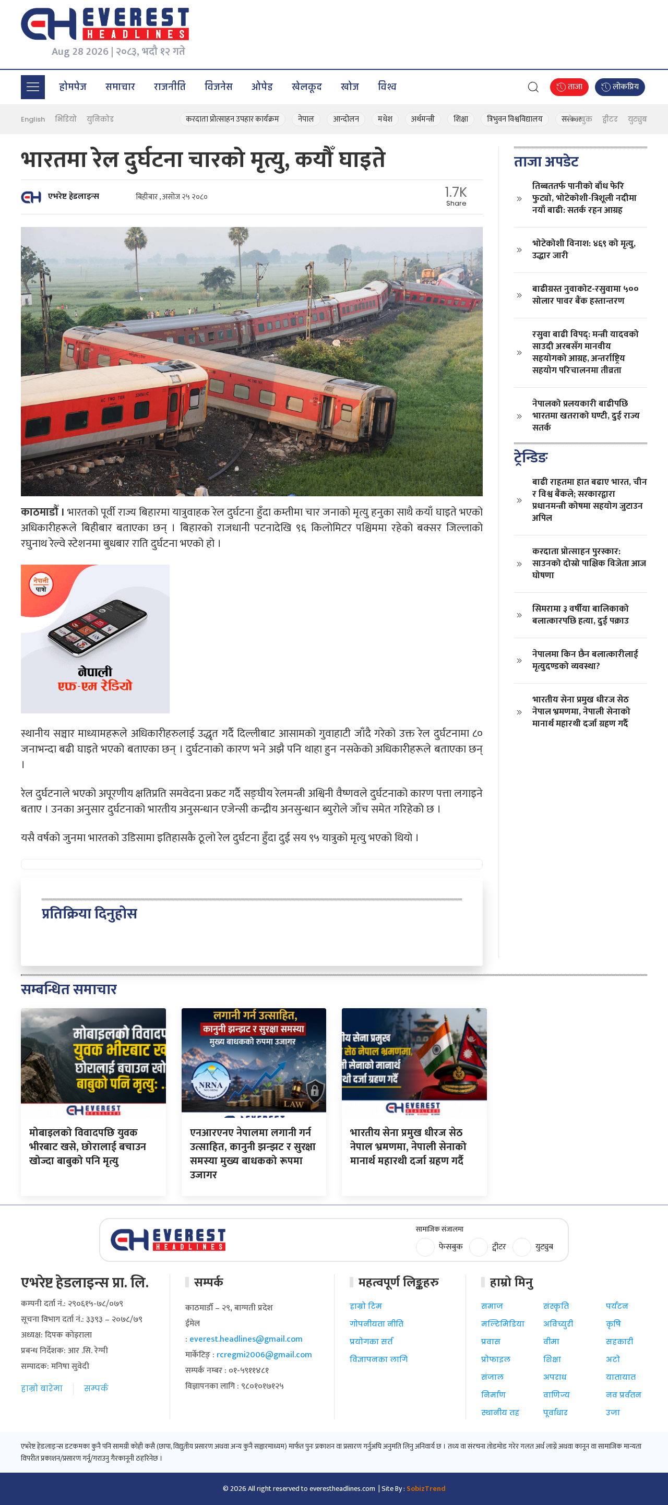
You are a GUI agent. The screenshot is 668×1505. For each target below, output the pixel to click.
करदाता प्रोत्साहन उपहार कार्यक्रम (232, 119)
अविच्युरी (558, 1324)
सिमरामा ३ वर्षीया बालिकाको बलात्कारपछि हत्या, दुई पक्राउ (580, 615)
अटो (613, 1359)
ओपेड (262, 87)
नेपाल (306, 119)
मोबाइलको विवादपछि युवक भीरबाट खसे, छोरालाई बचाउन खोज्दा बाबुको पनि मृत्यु (87, 1147)
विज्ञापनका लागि (379, 1359)
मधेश (385, 119)
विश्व (387, 87)
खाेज (350, 87)
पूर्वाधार (555, 1412)
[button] (33, 87)
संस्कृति (556, 1306)
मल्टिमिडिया (502, 1324)
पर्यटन (617, 1306)
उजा (613, 1412)
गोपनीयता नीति (376, 1324)
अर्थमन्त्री (423, 119)
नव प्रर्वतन (623, 1395)
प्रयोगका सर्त (371, 1341)
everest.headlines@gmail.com (246, 1339)
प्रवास (490, 1341)
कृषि (613, 1324)
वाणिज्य (556, 1395)
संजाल (492, 1377)
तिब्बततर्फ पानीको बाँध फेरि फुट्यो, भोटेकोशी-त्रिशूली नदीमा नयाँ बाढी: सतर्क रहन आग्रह (584, 198)
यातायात (621, 1377)
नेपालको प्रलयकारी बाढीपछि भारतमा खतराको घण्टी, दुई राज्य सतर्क (586, 416)
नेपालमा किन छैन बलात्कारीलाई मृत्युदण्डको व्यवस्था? (585, 660)
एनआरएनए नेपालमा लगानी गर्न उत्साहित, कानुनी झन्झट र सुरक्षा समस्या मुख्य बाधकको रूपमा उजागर (253, 1154)
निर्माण (493, 1395)
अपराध (554, 1377)
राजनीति (170, 87)
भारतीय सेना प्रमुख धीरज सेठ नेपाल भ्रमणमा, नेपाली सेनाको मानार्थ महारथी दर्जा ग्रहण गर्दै (581, 711)
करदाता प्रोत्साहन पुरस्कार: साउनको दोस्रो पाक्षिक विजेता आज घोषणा (589, 563)
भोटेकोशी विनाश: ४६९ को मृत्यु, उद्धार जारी (584, 249)
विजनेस (219, 87)
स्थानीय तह (500, 1412)
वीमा (551, 1341)
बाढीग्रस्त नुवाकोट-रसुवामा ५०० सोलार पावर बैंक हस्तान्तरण (585, 295)
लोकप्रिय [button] (625, 87)
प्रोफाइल (495, 1359)
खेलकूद (307, 87)
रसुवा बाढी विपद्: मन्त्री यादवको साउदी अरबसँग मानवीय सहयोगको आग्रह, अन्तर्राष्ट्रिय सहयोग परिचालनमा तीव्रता (585, 352)
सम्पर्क (96, 1388)
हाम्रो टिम (366, 1306)
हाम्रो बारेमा (42, 1388)
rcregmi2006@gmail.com (264, 1355)
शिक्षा (461, 119)
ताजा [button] (574, 87)
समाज (492, 1306)
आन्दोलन (346, 119)
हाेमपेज (73, 87)
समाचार (120, 87)
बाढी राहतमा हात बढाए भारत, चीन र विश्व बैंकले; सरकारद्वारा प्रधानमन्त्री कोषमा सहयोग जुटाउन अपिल (589, 500)
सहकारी (619, 1341)
